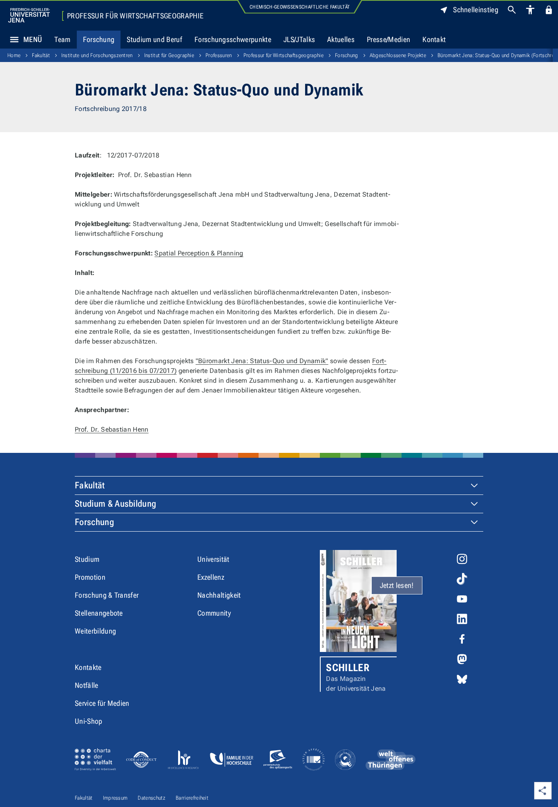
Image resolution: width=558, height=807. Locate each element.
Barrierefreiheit (192, 798)
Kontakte (88, 667)
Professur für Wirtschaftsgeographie (135, 16)
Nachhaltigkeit (219, 595)
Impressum (115, 798)
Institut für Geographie (169, 55)
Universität (213, 559)
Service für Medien (102, 703)
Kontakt (434, 39)
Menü (32, 39)
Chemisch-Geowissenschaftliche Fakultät (300, 7)
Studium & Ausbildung (115, 504)
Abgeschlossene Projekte (398, 55)
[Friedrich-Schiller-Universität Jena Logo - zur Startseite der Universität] (29, 15)
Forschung (99, 39)
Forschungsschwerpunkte (232, 39)
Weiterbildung (95, 631)
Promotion (90, 577)
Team (62, 39)
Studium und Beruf (154, 39)
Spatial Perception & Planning (198, 253)
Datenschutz (151, 798)
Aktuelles (341, 39)
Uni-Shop (89, 721)
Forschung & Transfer (106, 595)
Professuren (218, 55)
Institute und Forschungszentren (97, 55)
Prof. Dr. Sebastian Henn (112, 429)
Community (214, 613)
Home (13, 55)
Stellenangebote (99, 613)
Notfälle (86, 685)
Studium (87, 559)
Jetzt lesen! (397, 585)
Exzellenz (210, 577)
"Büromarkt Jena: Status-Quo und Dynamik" (262, 361)
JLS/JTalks (299, 39)
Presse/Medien (388, 39)
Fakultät (41, 55)
